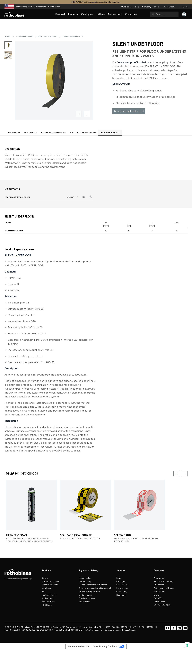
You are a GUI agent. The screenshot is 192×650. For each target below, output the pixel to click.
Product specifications (83, 133)
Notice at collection (78, 646)
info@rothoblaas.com (92, 630)
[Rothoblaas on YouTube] (185, 628)
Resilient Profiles (49, 595)
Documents (30, 133)
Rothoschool (122, 588)
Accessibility (84, 602)
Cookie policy (85, 581)
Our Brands (126, 7)
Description (13, 133)
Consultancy (121, 591)
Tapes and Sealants (50, 585)
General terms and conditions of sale (95, 588)
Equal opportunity (87, 598)
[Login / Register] (184, 14)
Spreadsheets (122, 585)
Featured (60, 14)
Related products (110, 133)
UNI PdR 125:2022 (162, 605)
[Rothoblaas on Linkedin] (173, 628)
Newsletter (121, 595)
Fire (43, 591)
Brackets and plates (50, 581)
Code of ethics (85, 595)
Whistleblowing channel (89, 591)
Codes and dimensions (53, 133)
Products (73, 14)
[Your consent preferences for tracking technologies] (187, 645)
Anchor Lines (47, 598)
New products (48, 602)
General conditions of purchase (93, 585)
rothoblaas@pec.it (127, 630)
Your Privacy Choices (105, 646)
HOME (7, 36)
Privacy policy (85, 578)
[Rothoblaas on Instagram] (179, 628)
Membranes (47, 588)
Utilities (101, 14)
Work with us (169, 7)
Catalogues (121, 581)
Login (118, 578)
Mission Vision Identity (163, 581)
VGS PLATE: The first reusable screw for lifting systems (96, 2)
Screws (45, 578)
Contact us (131, 14)
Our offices (159, 585)
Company (146, 7)
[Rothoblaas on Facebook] (167, 628)
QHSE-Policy (159, 602)
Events (157, 7)
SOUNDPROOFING (24, 36)
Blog (137, 7)
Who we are (159, 578)
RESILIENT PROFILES (47, 36)
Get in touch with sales (164, 588)
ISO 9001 (158, 598)
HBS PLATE (47, 605)
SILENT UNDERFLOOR (72, 36)
